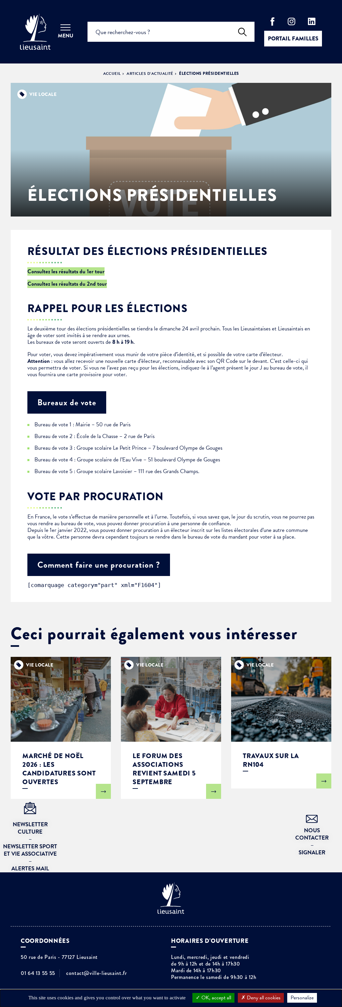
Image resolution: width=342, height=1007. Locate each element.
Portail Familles (293, 38)
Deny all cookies (263, 998)
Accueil (112, 73)
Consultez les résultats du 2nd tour (67, 284)
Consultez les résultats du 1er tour (66, 271)
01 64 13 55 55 (38, 973)
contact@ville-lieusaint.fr (96, 973)
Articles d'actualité (150, 73)
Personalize (302, 998)
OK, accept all (215, 998)
